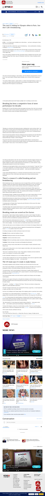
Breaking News (26, 480)
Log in (38, 418)
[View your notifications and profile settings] (41, 426)
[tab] (6, 427)
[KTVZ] (9, 6)
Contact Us (15, 477)
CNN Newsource (6, 34)
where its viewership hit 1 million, (33, 199)
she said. (27, 307)
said (14, 284)
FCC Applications (16, 480)
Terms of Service (16, 484)
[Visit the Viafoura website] (39, 446)
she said (33, 303)
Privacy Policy (16, 482)
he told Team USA (15, 273)
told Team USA (34, 293)
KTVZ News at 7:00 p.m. (22, 11)
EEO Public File (16, 478)
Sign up (40, 418)
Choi (3, 297)
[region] (22, 433)
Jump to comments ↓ (6, 318)
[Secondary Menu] (4, 6)
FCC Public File (16, 481)
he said (7, 228)
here (25, 414)
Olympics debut (10, 47)
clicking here (6, 412)
